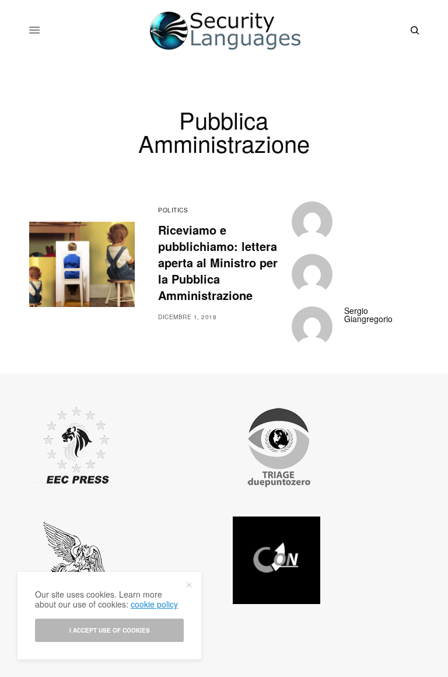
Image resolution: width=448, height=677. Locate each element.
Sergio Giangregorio (368, 314)
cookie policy (154, 604)
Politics (173, 210)
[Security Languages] (224, 31)
